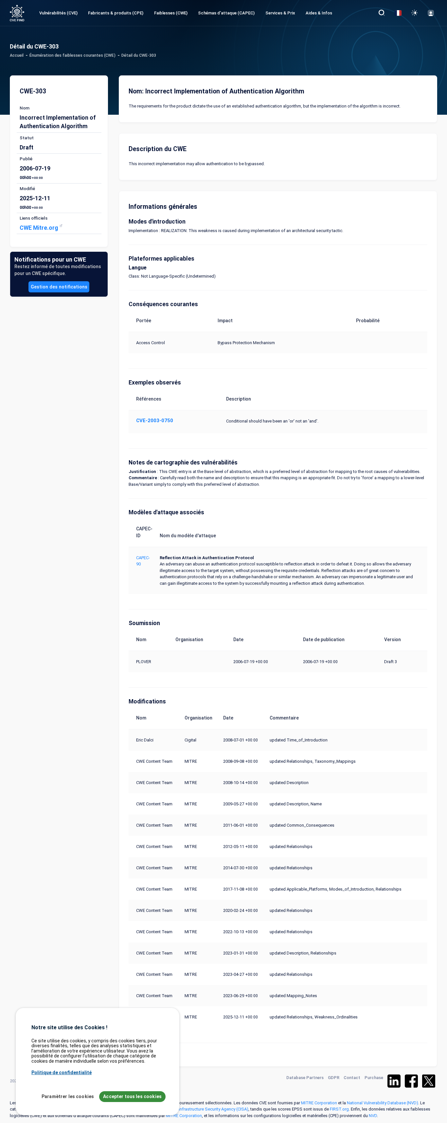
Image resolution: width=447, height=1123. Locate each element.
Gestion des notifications (59, 286)
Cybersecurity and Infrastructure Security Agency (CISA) (196, 1109)
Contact (352, 1077)
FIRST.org (339, 1109)
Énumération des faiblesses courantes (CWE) (72, 55)
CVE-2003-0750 (154, 421)
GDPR (333, 1077)
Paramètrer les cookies (68, 1096)
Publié (26, 158)
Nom (24, 107)
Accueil (17, 55)
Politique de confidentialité (61, 1072)
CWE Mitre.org (39, 228)
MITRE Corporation (319, 1102)
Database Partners (305, 1077)
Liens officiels (33, 218)
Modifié (27, 188)
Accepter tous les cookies (132, 1096)
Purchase (374, 1077)
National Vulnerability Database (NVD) (382, 1102)
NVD (373, 1115)
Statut (27, 137)
